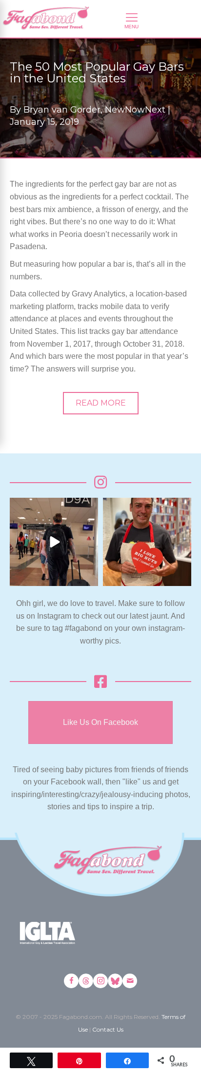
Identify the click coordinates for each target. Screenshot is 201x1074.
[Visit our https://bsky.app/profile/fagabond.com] (115, 981)
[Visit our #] (129, 981)
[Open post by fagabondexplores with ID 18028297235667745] (54, 542)
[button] (101, 403)
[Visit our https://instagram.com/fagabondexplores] (100, 981)
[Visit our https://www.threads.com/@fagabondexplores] (86, 981)
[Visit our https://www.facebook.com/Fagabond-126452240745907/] (71, 981)
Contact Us (107, 1029)
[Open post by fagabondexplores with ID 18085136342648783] (147, 542)
